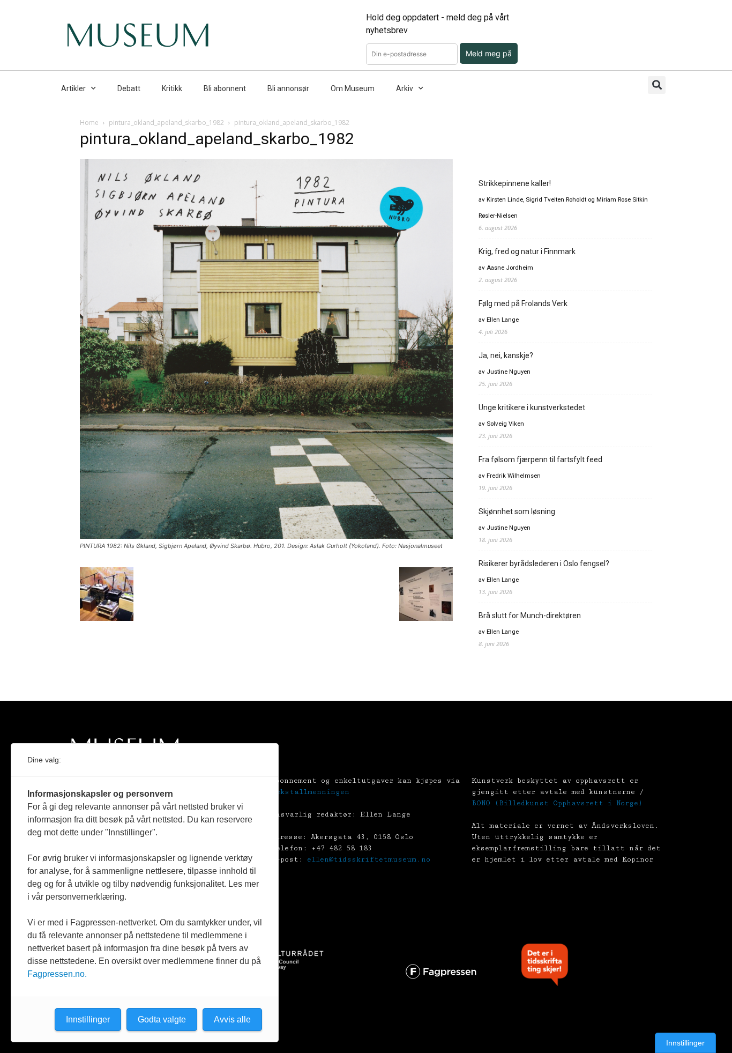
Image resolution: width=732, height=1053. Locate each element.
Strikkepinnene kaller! (515, 183)
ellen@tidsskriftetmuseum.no (368, 859)
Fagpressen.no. (57, 973)
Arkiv (404, 88)
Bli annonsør (288, 88)
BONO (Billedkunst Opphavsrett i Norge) (557, 803)
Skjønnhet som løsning (517, 511)
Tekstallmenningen (310, 792)
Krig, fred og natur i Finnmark (527, 251)
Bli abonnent (225, 88)
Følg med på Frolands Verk (523, 303)
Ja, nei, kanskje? (506, 355)
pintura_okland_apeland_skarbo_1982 (166, 122)
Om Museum (353, 88)
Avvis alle (232, 1019)
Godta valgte (162, 1019)
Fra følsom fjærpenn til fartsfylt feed (540, 459)
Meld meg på (489, 53)
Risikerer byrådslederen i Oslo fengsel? (544, 563)
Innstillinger (685, 1043)
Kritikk (172, 88)
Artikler (73, 88)
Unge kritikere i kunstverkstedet (532, 407)
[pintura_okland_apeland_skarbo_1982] (266, 535)
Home (89, 122)
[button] (657, 85)
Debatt (128, 88)
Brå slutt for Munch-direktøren (530, 615)
